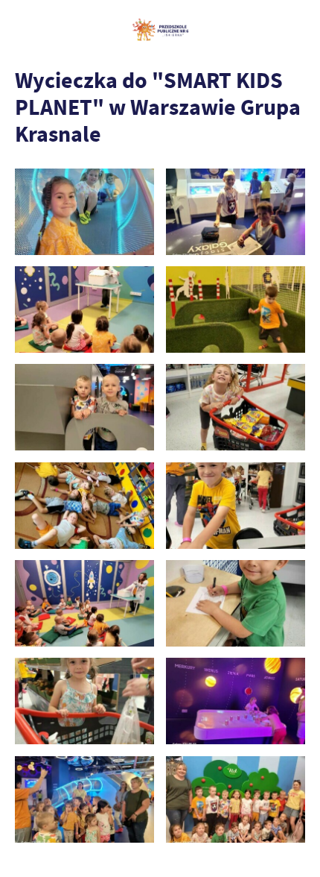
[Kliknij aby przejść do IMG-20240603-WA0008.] (84, 505)
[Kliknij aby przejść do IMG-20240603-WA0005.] (235, 603)
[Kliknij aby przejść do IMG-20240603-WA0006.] (84, 701)
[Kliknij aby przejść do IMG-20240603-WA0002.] (235, 799)
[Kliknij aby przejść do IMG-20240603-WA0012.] (235, 309)
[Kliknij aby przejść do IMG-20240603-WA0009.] (235, 505)
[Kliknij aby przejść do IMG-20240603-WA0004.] (235, 701)
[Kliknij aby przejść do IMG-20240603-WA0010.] (84, 603)
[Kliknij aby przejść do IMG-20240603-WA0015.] (235, 212)
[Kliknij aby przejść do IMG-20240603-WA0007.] (235, 407)
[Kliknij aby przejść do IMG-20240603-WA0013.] (84, 407)
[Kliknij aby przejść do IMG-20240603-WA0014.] (84, 212)
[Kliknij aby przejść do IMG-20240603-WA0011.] (84, 309)
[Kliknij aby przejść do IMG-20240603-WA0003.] (84, 799)
